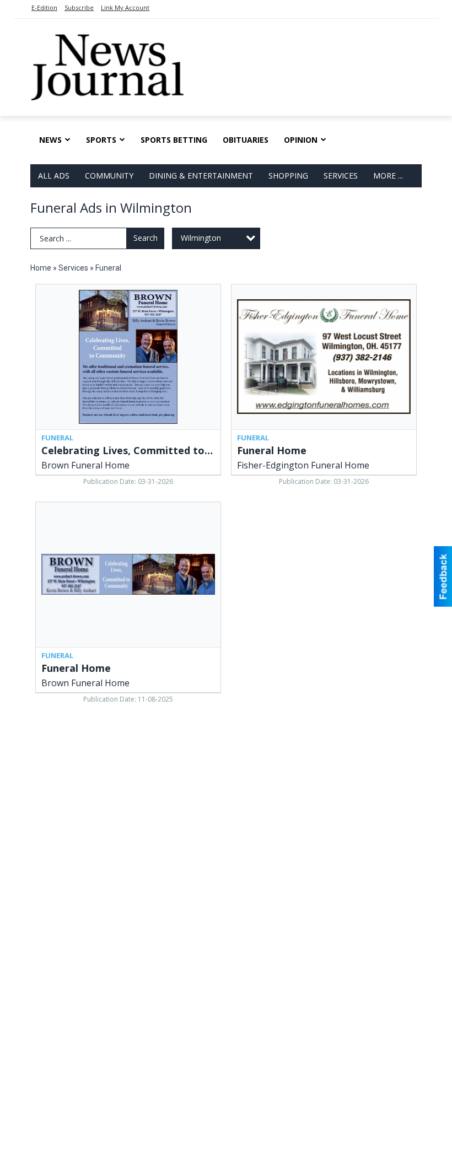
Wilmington (201, 238)
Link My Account (125, 7)
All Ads (53, 175)
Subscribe (79, 7)
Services (341, 175)
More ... (388, 175)
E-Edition (44, 7)
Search (145, 238)
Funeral (108, 267)
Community (109, 175)
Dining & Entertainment (201, 175)
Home (40, 267)
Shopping (288, 175)
